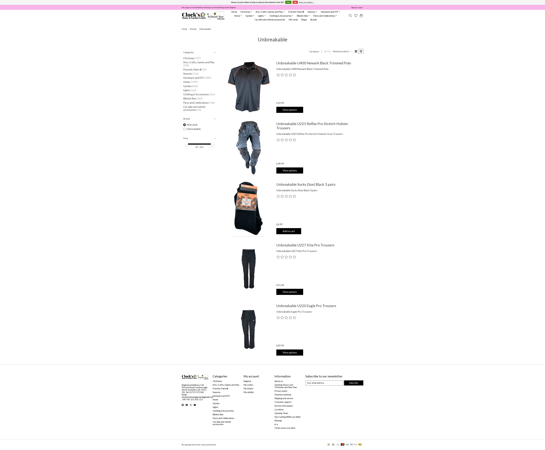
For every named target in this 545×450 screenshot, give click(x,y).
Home (234, 11)
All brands (192, 124)
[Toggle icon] (350, 15)
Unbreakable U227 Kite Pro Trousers (305, 245)
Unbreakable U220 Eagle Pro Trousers (306, 306)
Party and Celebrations (196, 102)
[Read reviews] (286, 75)
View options (290, 109)
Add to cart (289, 231)
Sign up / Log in (356, 7)
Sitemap (278, 420)
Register (247, 381)
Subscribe (353, 383)
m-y (276, 424)
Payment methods (282, 394)
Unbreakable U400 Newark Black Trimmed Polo (313, 63)
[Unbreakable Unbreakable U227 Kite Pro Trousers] (248, 268)
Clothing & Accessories (196, 94)
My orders (248, 385)
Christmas (188, 58)
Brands (313, 19)
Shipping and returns (283, 398)
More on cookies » (306, 2)
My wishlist (249, 392)
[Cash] (328, 444)
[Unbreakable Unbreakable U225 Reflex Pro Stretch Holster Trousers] (248, 147)
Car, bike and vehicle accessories (270, 19)
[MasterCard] (342, 444)
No (295, 2)
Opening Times (281, 413)
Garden (187, 86)
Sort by (327, 51)
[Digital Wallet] (353, 444)
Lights (186, 90)
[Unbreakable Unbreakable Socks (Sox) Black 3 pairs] (248, 208)
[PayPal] (360, 444)
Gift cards (293, 19)
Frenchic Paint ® (296, 11)
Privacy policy (280, 391)
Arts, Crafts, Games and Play (198, 62)
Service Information (283, 406)
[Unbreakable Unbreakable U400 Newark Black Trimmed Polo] (248, 86)
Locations (279, 409)
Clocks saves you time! (284, 428)
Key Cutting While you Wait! (287, 417)
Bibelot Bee (189, 98)
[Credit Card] (333, 444)
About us (278, 381)
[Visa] (347, 444)
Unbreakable (194, 128)
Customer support (283, 402)
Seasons (188, 73)
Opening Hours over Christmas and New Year (285, 386)
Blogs (304, 19)
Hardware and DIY (193, 77)
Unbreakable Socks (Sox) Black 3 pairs (306, 184)
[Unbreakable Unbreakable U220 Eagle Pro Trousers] (248, 329)
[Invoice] (338, 444)
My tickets (248, 388)
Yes (288, 2)
